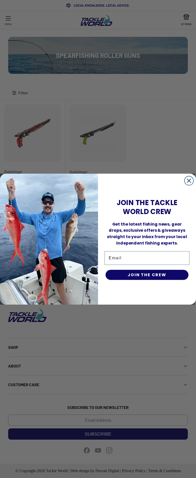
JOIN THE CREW (147, 275)
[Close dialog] (189, 180)
